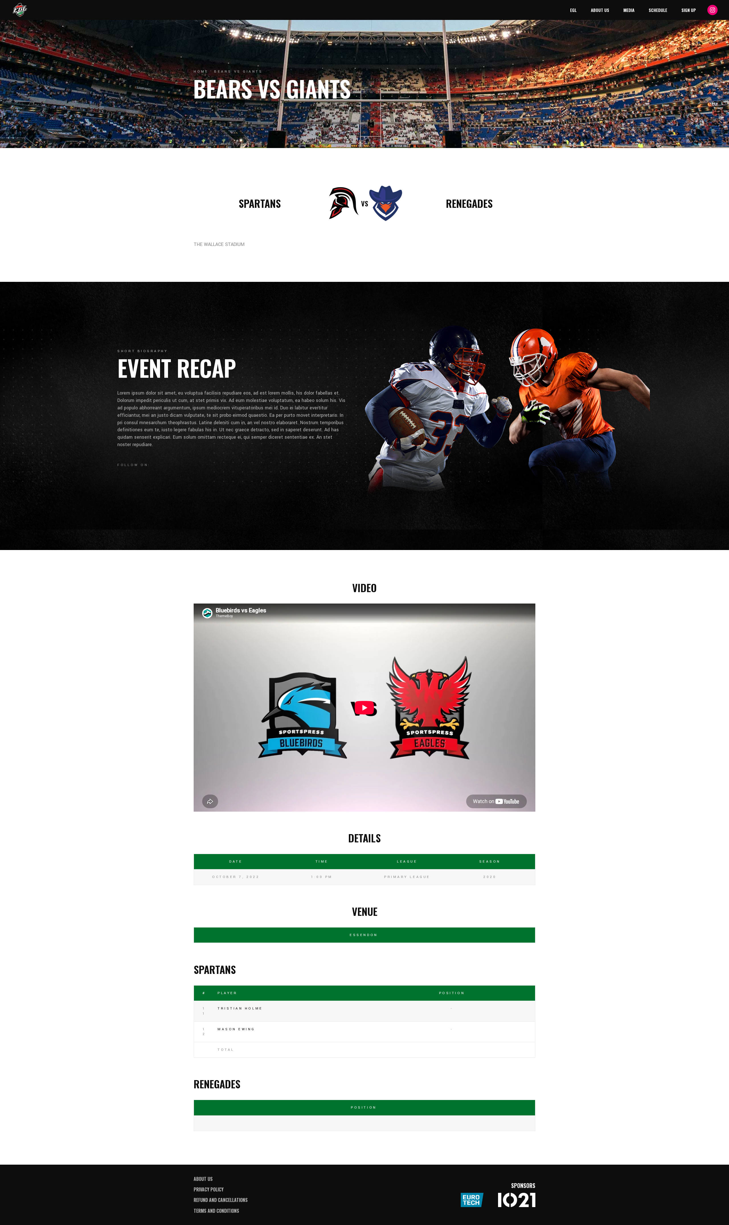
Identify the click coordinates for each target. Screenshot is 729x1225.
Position (452, 993)
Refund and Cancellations (221, 1200)
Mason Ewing (236, 1029)
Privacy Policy (209, 1189)
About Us (203, 1178)
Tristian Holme (240, 1008)
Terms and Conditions (216, 1210)
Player (227, 993)
